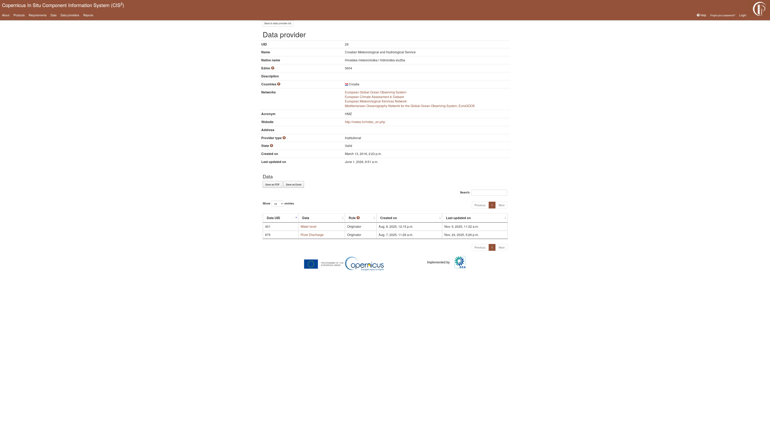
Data (54, 15)
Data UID (273, 217)
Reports (88, 15)
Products (19, 15)
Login (742, 15)
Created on (388, 217)
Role (353, 217)
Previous (479, 205)
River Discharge (312, 234)
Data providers (70, 15)
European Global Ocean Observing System (375, 92)
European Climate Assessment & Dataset (374, 96)
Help (703, 15)
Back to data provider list (277, 23)
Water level (308, 226)
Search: (465, 192)
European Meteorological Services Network (376, 101)
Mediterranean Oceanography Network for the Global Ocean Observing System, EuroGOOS (410, 105)
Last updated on (458, 217)
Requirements (38, 15)
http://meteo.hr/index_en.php (365, 121)
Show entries (278, 203)
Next (502, 205)
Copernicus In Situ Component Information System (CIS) (63, 4)
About (5, 15)
